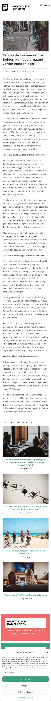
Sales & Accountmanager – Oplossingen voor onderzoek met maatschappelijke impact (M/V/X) (25, 462)
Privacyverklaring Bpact (25, 698)
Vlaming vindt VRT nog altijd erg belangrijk (25, 595)
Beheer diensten (9, 673)
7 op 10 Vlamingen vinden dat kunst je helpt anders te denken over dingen (25, 507)
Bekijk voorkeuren (25, 692)
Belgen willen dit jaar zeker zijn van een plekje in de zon (25, 552)
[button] (47, 652)
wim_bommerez (12, 71)
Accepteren (25, 679)
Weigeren (25, 685)
